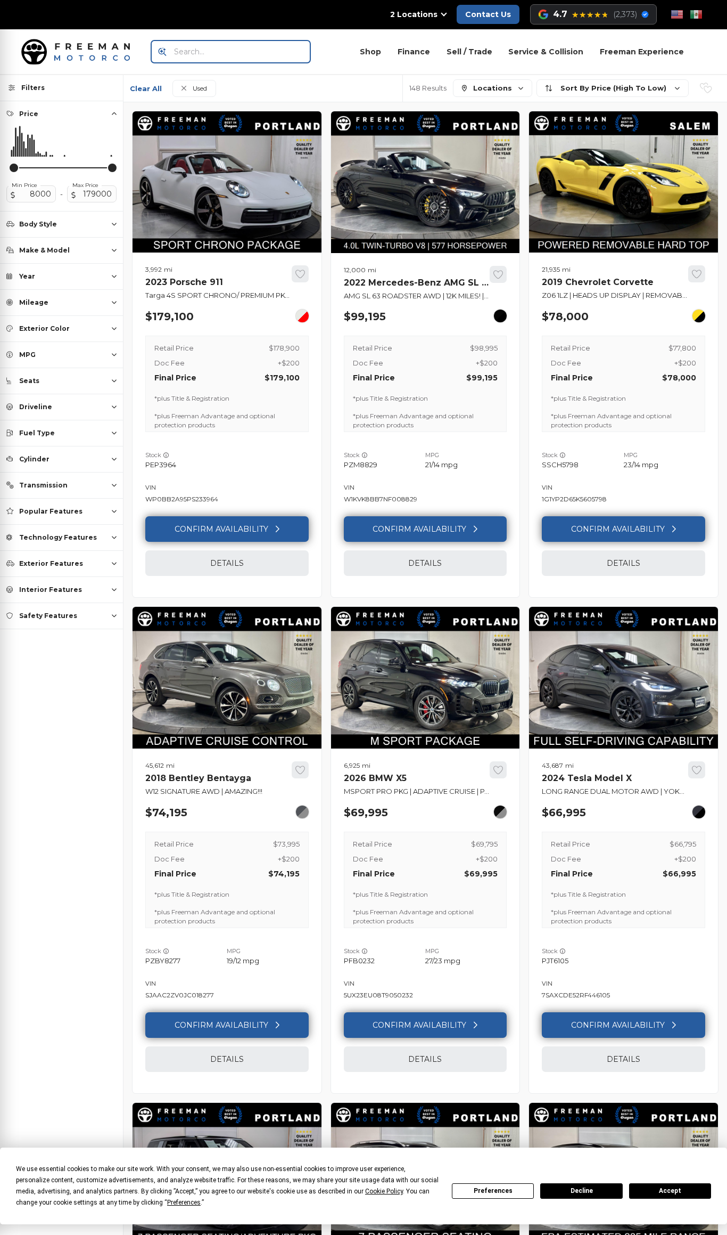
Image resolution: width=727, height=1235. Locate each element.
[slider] (14, 167)
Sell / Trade (469, 51)
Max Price (85, 185)
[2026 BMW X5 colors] (500, 812)
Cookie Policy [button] (384, 1191)
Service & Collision (545, 51)
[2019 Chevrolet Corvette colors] (698, 316)
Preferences (493, 1191)
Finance (414, 51)
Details (227, 563)
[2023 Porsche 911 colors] (302, 316)
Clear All (146, 88)
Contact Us (488, 14)
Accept (670, 1191)
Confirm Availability (221, 529)
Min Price (24, 185)
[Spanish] (696, 14)
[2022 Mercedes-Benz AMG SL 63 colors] (500, 316)
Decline (582, 1191)
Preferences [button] (184, 1202)
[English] (677, 14)
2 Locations (413, 14)
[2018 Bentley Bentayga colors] (302, 812)
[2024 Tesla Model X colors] (698, 812)
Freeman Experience (642, 51)
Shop (370, 51)
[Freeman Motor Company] (78, 51)
